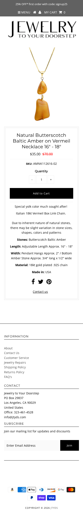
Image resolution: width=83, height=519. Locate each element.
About (8, 348)
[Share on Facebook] (33, 283)
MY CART (54, 12)
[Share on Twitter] (40, 283)
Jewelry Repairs (15, 362)
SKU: (29, 164)
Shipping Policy (15, 367)
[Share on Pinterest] (49, 283)
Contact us (40, 292)
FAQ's (8, 377)
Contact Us (11, 353)
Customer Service (16, 358)
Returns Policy (14, 372)
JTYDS (54, 507)
